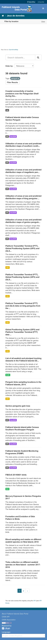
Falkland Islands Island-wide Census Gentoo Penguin (22, 118)
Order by (9, 66)
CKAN (6, 628)
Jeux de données (15, 15)
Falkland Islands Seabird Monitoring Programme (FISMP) (21, 452)
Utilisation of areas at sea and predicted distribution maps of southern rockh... (23, 144)
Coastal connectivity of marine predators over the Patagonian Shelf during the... (21, 93)
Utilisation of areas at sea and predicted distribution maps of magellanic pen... (23, 171)
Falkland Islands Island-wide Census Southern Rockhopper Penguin (22, 428)
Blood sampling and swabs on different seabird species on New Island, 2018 (23, 540)
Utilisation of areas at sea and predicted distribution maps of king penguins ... (23, 197)
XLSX (7, 375)
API (34, 600)
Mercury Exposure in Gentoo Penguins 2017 (23, 497)
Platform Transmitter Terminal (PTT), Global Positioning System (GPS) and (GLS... (22, 248)
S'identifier (31, 2)
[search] (38, 57)
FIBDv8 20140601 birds (16, 474)
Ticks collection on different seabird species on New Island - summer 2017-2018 (22, 564)
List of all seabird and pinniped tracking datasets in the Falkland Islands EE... (23, 359)
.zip (7, 110)
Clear (43, 21)
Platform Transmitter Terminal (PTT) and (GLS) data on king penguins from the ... (22, 306)
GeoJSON (13, 136)
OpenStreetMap (13, 49)
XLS (7, 489)
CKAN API (6, 616)
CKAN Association (9, 619)
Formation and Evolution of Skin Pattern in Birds (20, 517)
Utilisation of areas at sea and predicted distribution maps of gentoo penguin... (23, 220)
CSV (7, 267)
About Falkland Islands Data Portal (15, 613)
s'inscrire (41, 2)
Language (6, 632)
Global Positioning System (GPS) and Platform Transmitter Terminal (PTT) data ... (22, 332)
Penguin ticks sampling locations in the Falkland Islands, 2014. (23, 383)
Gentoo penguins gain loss (17, 405)
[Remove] (18, 78)
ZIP (7, 136)
